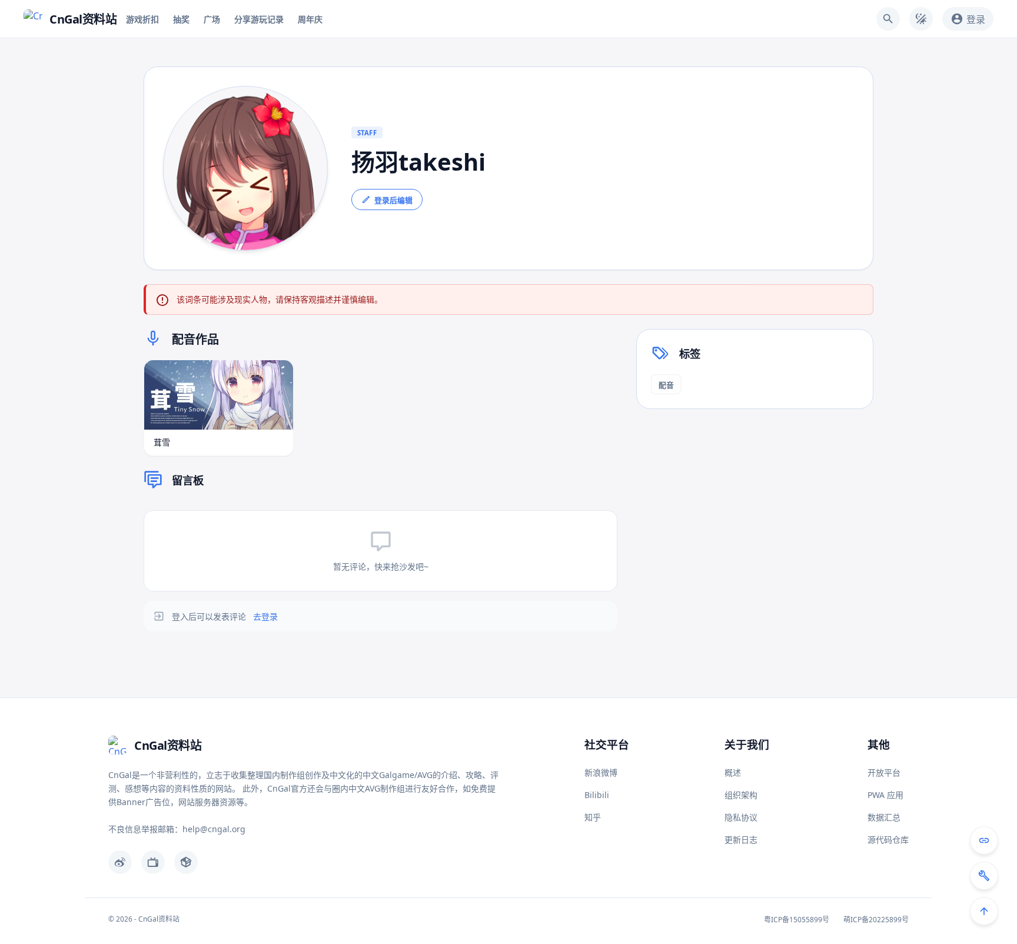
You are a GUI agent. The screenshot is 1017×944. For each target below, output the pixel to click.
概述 (732, 772)
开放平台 (884, 772)
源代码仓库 (888, 839)
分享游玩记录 (259, 19)
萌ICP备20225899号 (876, 920)
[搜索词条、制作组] (888, 19)
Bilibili (596, 794)
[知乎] (186, 862)
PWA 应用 (885, 794)
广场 (212, 19)
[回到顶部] (984, 911)
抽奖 (181, 19)
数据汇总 (884, 817)
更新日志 (740, 839)
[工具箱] (984, 876)
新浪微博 (600, 772)
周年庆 (310, 19)
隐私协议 (740, 817)
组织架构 (740, 794)
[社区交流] (984, 840)
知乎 (592, 817)
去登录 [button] (265, 616)
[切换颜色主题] (921, 19)
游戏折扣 (142, 19)
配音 (666, 385)
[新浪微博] (120, 862)
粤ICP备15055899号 (796, 920)
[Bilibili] (153, 862)
